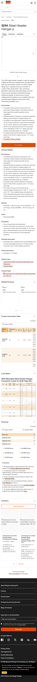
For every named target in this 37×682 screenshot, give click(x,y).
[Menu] (2, 3)
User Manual (6, 482)
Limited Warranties (7, 655)
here (25, 491)
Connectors (8, 17)
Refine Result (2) (18, 506)
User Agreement (6, 651)
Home (2, 17)
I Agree (4, 672)
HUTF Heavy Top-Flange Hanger (11, 676)
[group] (10, 296)
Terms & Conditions (7, 658)
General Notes (8, 266)
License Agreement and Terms (20, 468)
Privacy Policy (24, 669)
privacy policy (22, 624)
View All (21, 564)
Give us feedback (14, 574)
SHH (12, 20)
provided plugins (29, 485)
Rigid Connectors (5, 20)
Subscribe (18, 629)
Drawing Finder (10, 478)
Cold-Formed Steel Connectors (20, 17)
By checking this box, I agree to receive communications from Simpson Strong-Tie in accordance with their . (19, 624)
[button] (18, 145)
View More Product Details (12, 139)
